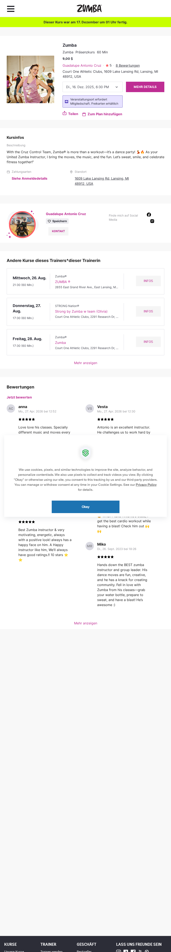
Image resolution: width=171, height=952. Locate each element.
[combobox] (93, 87)
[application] (85, 476)
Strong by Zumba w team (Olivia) (81, 311)
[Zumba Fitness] (89, 8)
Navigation (10, 9)
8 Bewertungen (128, 65)
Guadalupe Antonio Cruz (82, 65)
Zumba (60, 343)
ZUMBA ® (62, 282)
